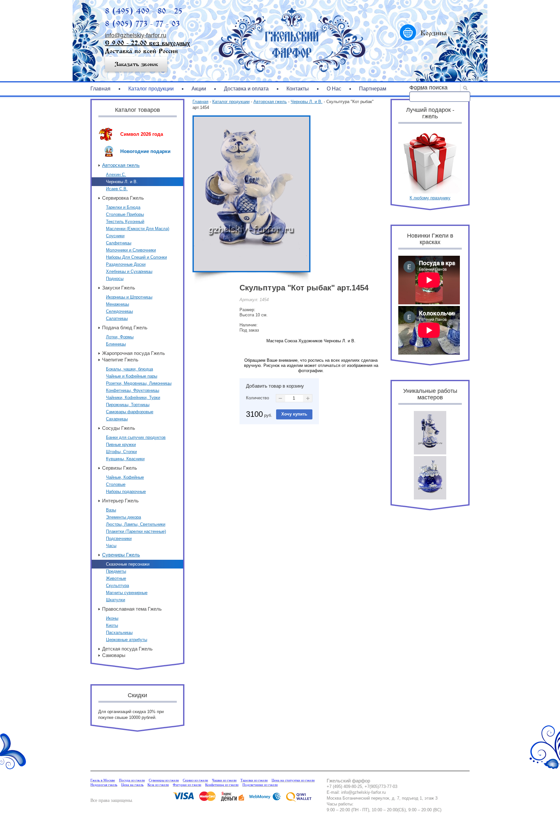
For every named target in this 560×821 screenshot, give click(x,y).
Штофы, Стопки (121, 451)
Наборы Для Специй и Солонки (136, 257)
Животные (116, 578)
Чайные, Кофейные (125, 477)
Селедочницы (119, 311)
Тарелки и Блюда (123, 207)
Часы (111, 545)
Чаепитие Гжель (120, 359)
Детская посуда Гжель (127, 648)
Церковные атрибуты (126, 639)
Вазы (111, 510)
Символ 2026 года (141, 134)
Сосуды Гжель (118, 428)
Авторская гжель (121, 165)
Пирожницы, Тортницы (127, 404)
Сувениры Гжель (121, 554)
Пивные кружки (121, 444)
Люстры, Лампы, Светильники (135, 524)
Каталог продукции (151, 88)
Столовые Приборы (125, 214)
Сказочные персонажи (127, 564)
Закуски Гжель (118, 287)
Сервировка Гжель (123, 198)
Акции (199, 88)
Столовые (115, 484)
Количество (257, 397)
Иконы (112, 618)
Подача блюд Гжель (124, 327)
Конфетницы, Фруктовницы (132, 390)
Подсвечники (119, 538)
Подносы (114, 278)
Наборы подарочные (126, 491)
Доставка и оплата (246, 88)
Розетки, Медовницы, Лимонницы (138, 383)
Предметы (116, 571)
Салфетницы (118, 242)
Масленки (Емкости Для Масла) (137, 228)
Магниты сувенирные (126, 592)
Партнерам (372, 88)
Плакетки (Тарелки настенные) (136, 531)
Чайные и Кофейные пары (131, 376)
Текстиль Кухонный (125, 221)
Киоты (112, 625)
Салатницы (117, 318)
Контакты (297, 88)
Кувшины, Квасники (125, 458)
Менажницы (117, 304)
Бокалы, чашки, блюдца (129, 369)
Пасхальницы (119, 632)
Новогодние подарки (145, 151)
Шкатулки (115, 599)
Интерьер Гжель (120, 500)
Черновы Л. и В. (122, 181)
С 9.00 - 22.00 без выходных (147, 43)
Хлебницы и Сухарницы (129, 271)
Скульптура (117, 585)
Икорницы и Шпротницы (129, 297)
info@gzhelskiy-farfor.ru (135, 35)
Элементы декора (123, 517)
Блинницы (116, 344)
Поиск (417, 89)
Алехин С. (116, 174)
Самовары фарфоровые (129, 411)
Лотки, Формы (120, 336)
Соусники (115, 235)
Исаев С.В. (117, 188)
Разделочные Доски (126, 264)
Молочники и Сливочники (131, 250)
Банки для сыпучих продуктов (136, 437)
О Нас (334, 88)
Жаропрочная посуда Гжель (133, 353)
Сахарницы (117, 418)
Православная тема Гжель (132, 609)
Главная (100, 88)
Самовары (113, 655)
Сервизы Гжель (119, 468)
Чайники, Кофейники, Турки (133, 397)
